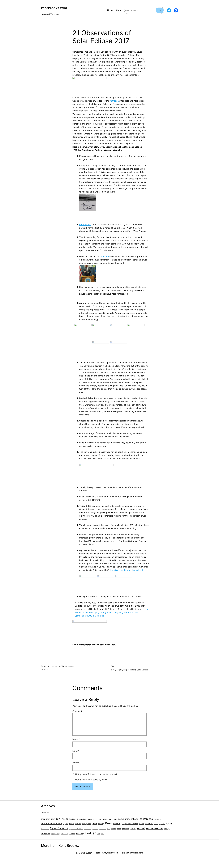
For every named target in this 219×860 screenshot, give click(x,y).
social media (154, 828)
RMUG (133, 829)
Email (75, 751)
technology (55, 834)
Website (76, 762)
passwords (102, 829)
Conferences (157, 819)
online (156, 824)
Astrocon (114, 101)
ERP (95, 823)
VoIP (98, 834)
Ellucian (78, 824)
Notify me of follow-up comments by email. (96, 774)
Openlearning (45, 829)
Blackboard (73, 819)
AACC (64, 819)
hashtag (101, 824)
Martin (141, 824)
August (119, 670)
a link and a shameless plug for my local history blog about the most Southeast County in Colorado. (111, 612)
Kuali (108, 823)
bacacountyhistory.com (107, 853)
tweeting (80, 834)
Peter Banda (85, 224)
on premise (162, 824)
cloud (114, 819)
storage (166, 829)
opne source (87, 829)
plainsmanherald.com (132, 853)
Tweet (72, 834)
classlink (107, 819)
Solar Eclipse (142, 670)
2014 (43, 819)
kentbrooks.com (54, 8)
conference (146, 818)
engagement (86, 824)
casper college (129, 670)
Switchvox (45, 834)
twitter (90, 833)
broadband (83, 819)
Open (170, 823)
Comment (78, 711)
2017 (113, 670)
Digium (65, 824)
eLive (71, 824)
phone (113, 829)
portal (119, 829)
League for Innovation (130, 824)
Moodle (149, 823)
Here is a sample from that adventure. (128, 570)
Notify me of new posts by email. (91, 779)
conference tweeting (51, 823)
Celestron (104, 256)
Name (76, 739)
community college (128, 819)
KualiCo (116, 823)
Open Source (59, 828)
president (125, 829)
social (141, 828)
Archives (48, 806)
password (95, 829)
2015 (48, 819)
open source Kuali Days (76, 829)
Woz (102, 834)
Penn (108, 829)
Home (110, 10)
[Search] (160, 10)
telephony (64, 834)
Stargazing (69, 666)
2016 (53, 819)
